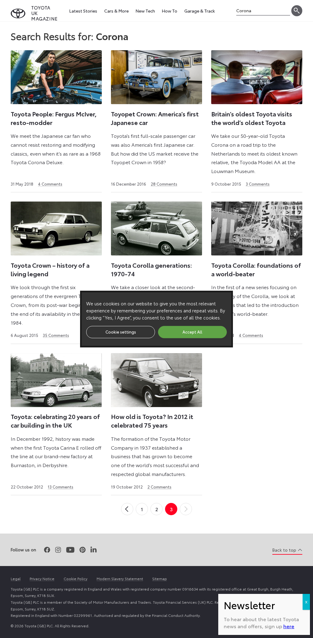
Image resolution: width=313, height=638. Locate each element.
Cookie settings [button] (120, 331)
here (288, 625)
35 (56, 335)
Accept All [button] (192, 331)
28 (164, 184)
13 (60, 486)
